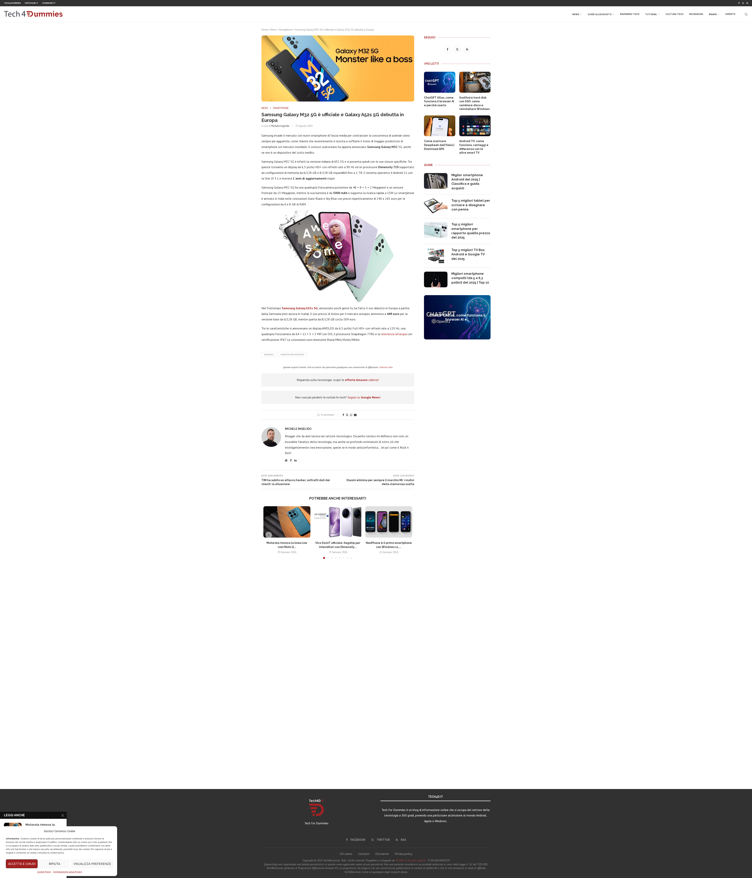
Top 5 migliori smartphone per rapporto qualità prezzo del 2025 (470, 230)
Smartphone (286, 29)
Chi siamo (346, 854)
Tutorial (651, 14)
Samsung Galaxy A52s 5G (300, 308)
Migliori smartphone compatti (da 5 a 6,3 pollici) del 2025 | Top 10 (470, 278)
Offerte (730, 14)
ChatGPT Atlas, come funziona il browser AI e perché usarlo (439, 101)
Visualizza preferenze (92, 864)
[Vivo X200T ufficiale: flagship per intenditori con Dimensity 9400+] (337, 522)
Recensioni (696, 14)
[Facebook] (738, 3)
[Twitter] (743, 3)
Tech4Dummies (12, 3)
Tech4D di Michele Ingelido (411, 860)
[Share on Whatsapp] (351, 415)
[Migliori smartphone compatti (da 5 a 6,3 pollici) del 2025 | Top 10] (435, 279)
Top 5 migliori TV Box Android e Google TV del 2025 (468, 254)
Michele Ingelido (280, 126)
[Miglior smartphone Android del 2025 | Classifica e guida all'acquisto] (435, 181)
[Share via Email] (355, 415)
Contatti (363, 854)
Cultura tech (674, 14)
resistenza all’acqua (394, 334)
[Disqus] (337, 620)
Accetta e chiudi (21, 864)
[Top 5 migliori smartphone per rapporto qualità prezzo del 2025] (435, 230)
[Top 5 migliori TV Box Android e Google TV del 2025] (435, 256)
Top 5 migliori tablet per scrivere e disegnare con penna (470, 205)
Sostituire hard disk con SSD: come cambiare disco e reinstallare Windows (474, 103)
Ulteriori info (386, 367)
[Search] (746, 14)
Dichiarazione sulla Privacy (67, 871)
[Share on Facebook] (343, 415)
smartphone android (292, 354)
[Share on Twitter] (347, 415)
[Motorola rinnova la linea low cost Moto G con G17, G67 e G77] (286, 522)
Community (48, 3)
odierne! (362, 380)
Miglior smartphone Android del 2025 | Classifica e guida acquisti (467, 181)
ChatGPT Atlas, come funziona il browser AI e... (457, 317)
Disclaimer (382, 854)
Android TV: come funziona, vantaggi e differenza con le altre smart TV (473, 147)
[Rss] (747, 3)
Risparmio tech (629, 14)
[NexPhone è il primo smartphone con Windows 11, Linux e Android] (388, 522)
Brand (713, 14)
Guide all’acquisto (600, 14)
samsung (269, 354)
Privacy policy (403, 854)
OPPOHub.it (31, 3)
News (575, 14)
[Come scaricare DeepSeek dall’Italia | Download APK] (439, 125)
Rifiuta (54, 864)
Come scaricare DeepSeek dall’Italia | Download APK (439, 145)
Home (264, 29)
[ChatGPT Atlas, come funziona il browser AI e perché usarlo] (439, 82)
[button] (268, 535)
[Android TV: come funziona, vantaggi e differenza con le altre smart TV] (475, 125)
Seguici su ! (364, 397)
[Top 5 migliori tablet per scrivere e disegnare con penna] (435, 206)
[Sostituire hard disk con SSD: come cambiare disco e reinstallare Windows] (475, 82)
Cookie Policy (44, 871)
